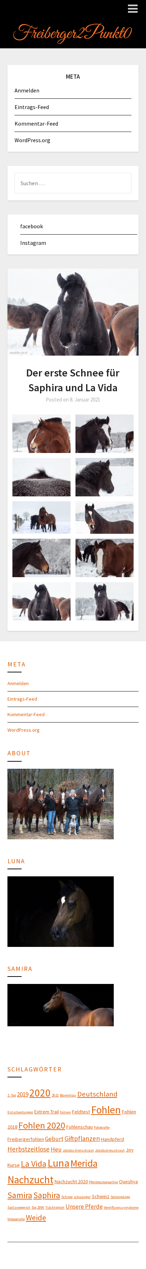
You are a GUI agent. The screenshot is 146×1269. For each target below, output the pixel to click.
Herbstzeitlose (28, 1149)
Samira (19, 1195)
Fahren (65, 1112)
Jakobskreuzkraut (110, 1150)
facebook (31, 226)
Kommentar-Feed (36, 123)
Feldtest (81, 1111)
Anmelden (27, 90)
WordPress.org (32, 140)
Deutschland (97, 1094)
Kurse (13, 1165)
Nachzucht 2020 (71, 1181)
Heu (56, 1149)
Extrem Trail (46, 1111)
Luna (58, 1163)
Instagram (33, 242)
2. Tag (11, 1095)
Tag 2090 (38, 1207)
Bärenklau (68, 1095)
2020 (40, 1092)
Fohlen (106, 1109)
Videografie (16, 1219)
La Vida (33, 1163)
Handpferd (112, 1139)
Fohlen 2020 (41, 1125)
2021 (55, 1095)
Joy (130, 1150)
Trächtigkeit (54, 1207)
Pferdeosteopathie (103, 1182)
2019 (22, 1094)
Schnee (67, 1197)
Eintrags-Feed (32, 106)
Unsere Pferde (84, 1206)
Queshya (128, 1181)
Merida (84, 1163)
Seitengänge (120, 1197)
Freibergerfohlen (25, 1139)
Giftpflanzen (82, 1138)
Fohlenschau (79, 1127)
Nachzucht (30, 1179)
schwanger (82, 1197)
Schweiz (101, 1196)
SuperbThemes (108, 1252)
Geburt (54, 1139)
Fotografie (102, 1127)
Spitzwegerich (18, 1207)
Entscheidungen (20, 1112)
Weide (36, 1217)
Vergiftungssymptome (121, 1207)
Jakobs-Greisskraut (78, 1150)
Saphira (46, 1195)
